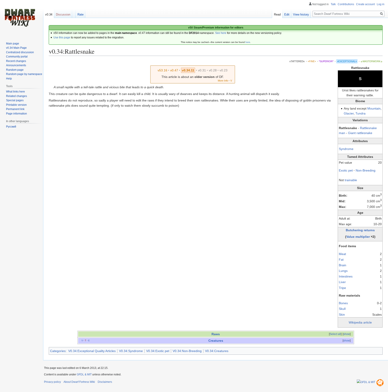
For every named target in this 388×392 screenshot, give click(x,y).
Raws (216, 334)
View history (301, 14)
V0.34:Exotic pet (157, 351)
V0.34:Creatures (216, 351)
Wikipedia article (360, 322)
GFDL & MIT (84, 374)
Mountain (374, 108)
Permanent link (15, 109)
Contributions (346, 4)
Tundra (360, 113)
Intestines (346, 276)
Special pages (15, 100)
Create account (365, 4)
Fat (341, 259)
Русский (11, 126)
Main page (12, 43)
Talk (333, 4)
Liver (342, 282)
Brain (342, 265)
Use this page (61, 37)
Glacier (349, 113)
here (247, 42)
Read (277, 14)
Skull (342, 309)
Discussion (63, 14)
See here (220, 33)
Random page (15, 69)
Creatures (215, 340)
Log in (380, 4)
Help (9, 78)
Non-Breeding (365, 170)
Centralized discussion (20, 52)
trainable (351, 180)
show (346, 334)
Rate (80, 14)
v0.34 (48, 14)
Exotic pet (346, 170)
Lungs (343, 271)
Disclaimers (105, 381)
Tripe (342, 288)
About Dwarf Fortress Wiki (79, 381)
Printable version (16, 104)
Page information (16, 113)
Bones (343, 303)
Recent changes (16, 61)
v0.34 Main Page (16, 47)
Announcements (16, 65)
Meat (342, 254)
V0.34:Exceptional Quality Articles (92, 351)
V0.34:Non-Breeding (187, 351)
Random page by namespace (24, 74)
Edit (286, 14)
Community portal (17, 56)
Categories (58, 351)
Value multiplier (358, 236)
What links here (15, 91)
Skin (342, 314)
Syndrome (346, 149)
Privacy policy (52, 381)
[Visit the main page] (20, 18)
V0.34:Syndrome (131, 351)
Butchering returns (360, 230)
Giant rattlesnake (360, 133)
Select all (335, 334)
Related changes (16, 96)
